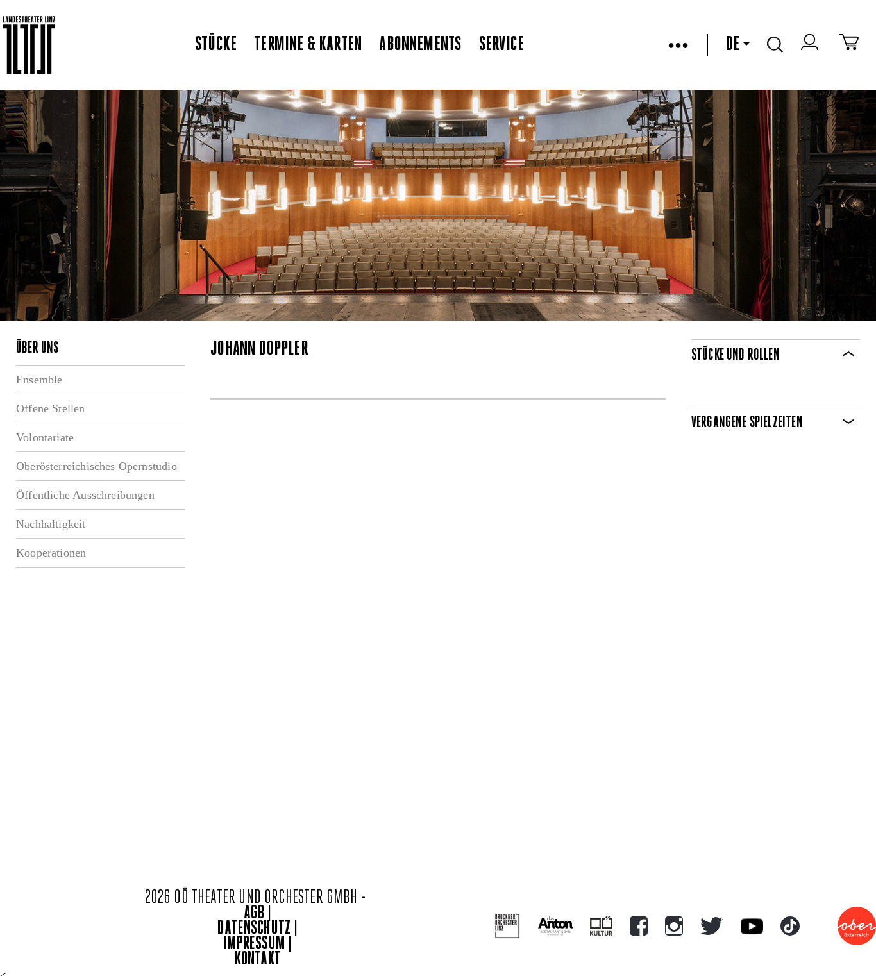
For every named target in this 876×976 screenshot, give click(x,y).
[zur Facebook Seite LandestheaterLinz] (639, 926)
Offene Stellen (50, 408)
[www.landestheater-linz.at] (29, 45)
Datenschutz (254, 929)
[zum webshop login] (811, 45)
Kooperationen (51, 552)
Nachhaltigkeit (51, 523)
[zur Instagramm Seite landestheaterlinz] (674, 926)
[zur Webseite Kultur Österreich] (601, 926)
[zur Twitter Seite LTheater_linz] (711, 926)
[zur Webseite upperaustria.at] (857, 926)
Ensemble (39, 379)
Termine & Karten (308, 45)
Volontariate (45, 437)
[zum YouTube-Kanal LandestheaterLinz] (752, 926)
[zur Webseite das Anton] (555, 926)
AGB (254, 913)
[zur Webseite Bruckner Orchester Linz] (507, 926)
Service (501, 45)
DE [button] (732, 45)
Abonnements (420, 45)
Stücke (216, 45)
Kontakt (258, 960)
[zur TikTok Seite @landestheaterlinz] (790, 926)
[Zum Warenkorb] (849, 45)
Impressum (254, 944)
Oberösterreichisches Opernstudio (96, 466)
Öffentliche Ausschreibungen (85, 495)
